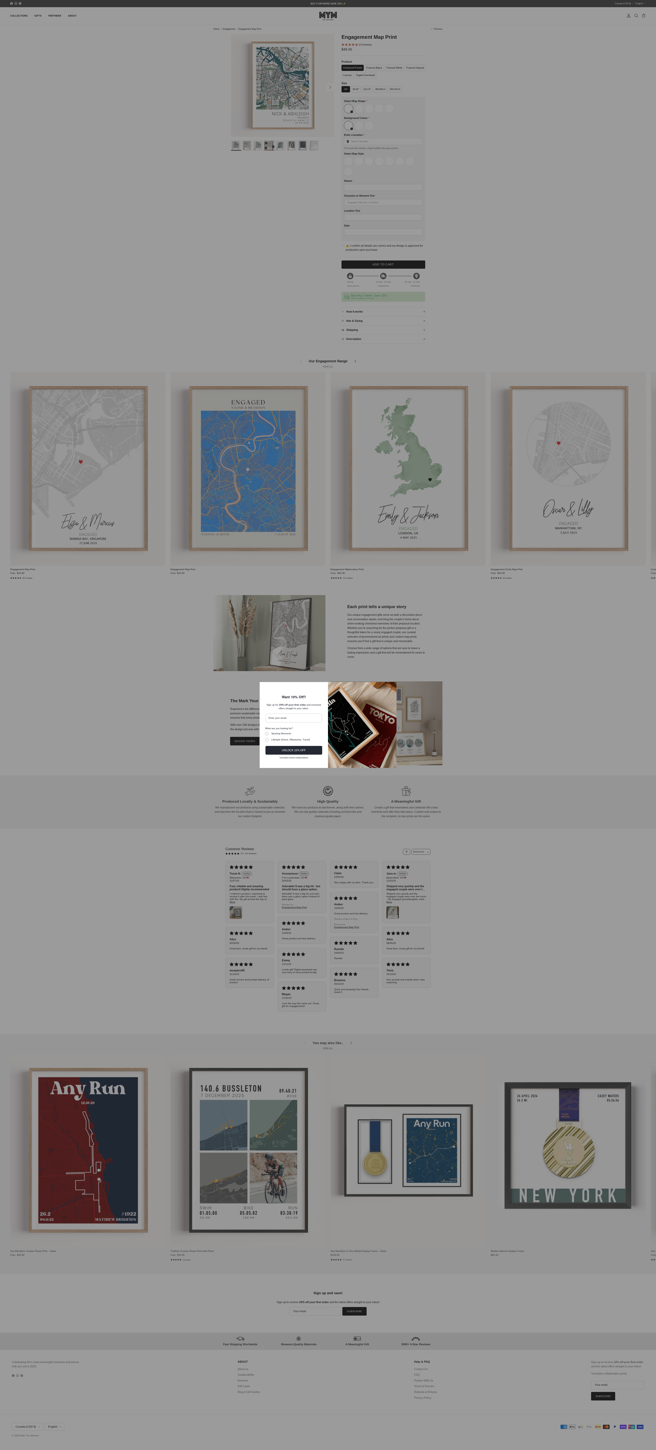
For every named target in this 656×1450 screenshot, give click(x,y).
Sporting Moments (281, 733)
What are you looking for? (279, 728)
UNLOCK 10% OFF (294, 750)
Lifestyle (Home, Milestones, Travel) (290, 739)
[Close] (392, 686)
